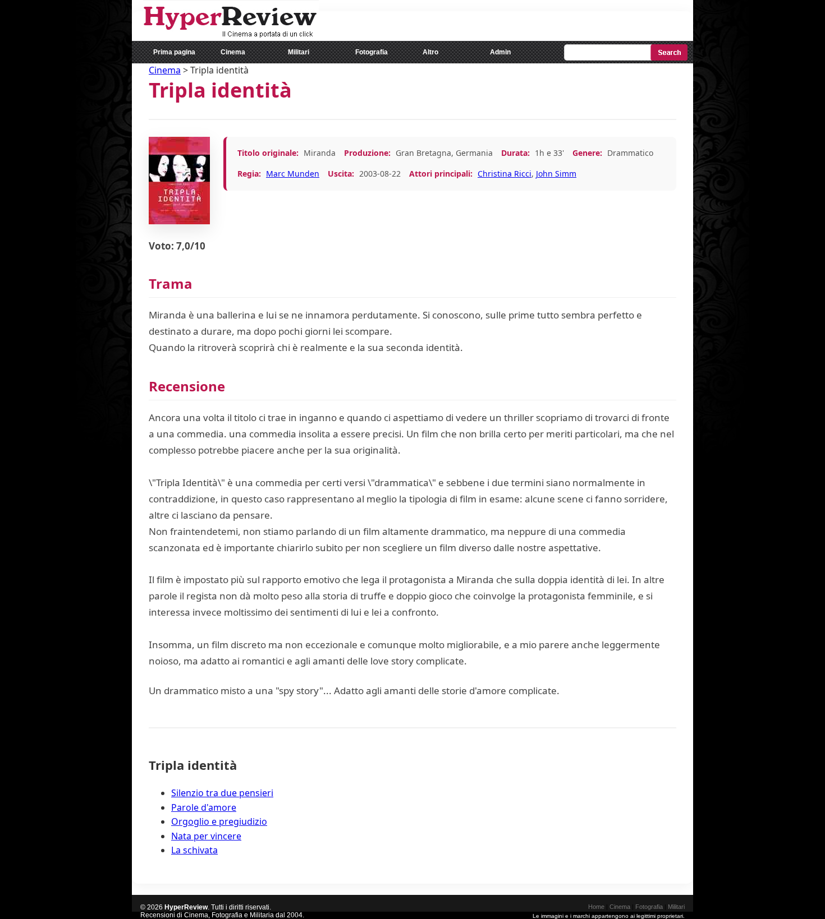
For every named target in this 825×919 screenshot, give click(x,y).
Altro (430, 52)
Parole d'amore (203, 807)
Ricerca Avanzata (662, 72)
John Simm (556, 173)
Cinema (233, 52)
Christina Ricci (504, 173)
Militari (298, 52)
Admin (500, 52)
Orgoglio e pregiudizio (219, 821)
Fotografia (371, 52)
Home (596, 906)
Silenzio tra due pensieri (222, 793)
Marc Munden (292, 173)
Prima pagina (174, 52)
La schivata (194, 850)
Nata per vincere (206, 836)
